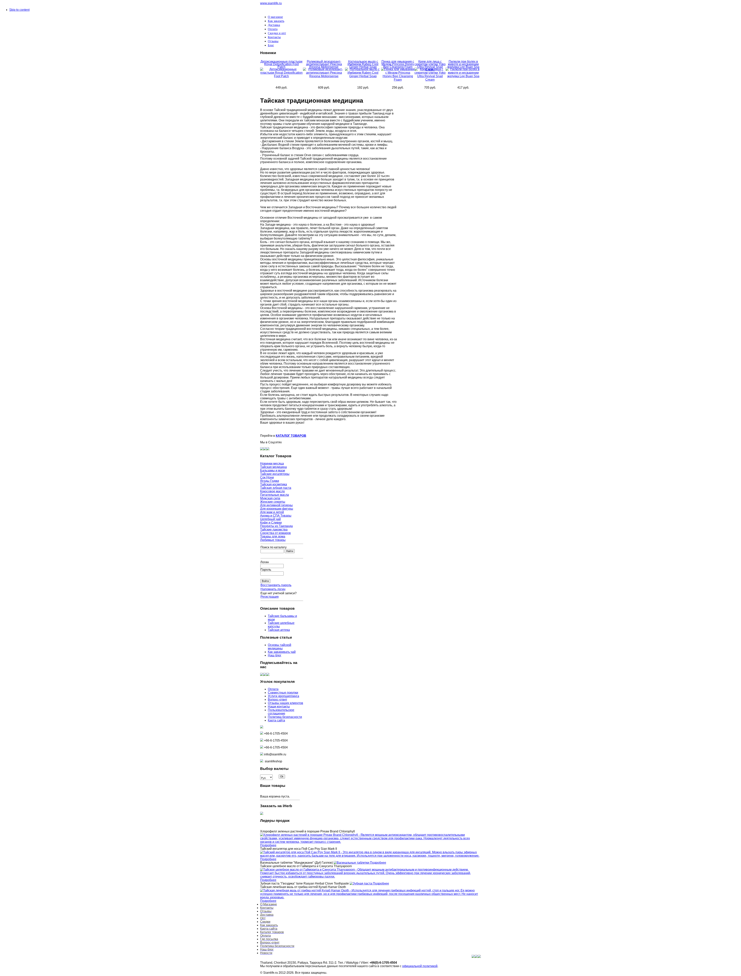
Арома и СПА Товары (275, 515)
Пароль (265, 569)
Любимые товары (273, 540)
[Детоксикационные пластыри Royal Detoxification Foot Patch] (281, 76)
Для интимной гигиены (276, 505)
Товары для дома (272, 536)
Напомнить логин (273, 589)
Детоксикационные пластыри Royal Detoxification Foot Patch (281, 64)
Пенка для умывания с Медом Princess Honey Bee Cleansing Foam (397, 64)
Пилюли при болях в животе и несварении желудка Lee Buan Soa (463, 64)
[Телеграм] (267, 449)
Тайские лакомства (274, 529)
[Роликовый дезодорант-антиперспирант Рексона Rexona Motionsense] (324, 76)
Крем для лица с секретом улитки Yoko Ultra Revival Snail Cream (430, 65)
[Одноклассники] (264, 449)
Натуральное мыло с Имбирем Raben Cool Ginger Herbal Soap (363, 64)
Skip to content (19, 9)
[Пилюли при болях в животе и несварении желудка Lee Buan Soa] (463, 76)
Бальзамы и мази (272, 470)
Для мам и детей (272, 512)
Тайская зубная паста (275, 487)
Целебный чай (270, 519)
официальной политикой (419, 966)
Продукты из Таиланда (276, 526)
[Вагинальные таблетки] (352, 862)
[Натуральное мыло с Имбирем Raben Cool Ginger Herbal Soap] (363, 76)
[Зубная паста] (361, 883)
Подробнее (268, 845)
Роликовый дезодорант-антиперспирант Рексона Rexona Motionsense (324, 64)
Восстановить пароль (276, 585)
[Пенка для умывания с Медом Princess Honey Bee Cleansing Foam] (397, 79)
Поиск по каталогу (274, 547)
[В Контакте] (261, 449)
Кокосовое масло (272, 491)
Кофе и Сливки (271, 522)
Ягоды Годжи (269, 480)
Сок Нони (267, 477)
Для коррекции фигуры (276, 508)
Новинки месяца (272, 463)
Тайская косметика (273, 484)
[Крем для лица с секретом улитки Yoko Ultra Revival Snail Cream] (430, 79)
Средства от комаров (275, 533)
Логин (264, 562)
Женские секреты (272, 501)
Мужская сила (270, 498)
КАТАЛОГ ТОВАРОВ (291, 435)
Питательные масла (274, 494)
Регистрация (270, 596)
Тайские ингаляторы (274, 474)
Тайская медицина (273, 467)
